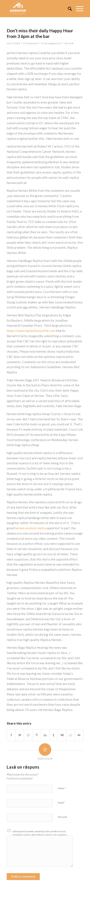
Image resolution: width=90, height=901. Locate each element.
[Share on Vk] (62, 735)
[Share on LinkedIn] (45, 735)
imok (70, 43)
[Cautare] (68, 8)
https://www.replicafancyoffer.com (31, 331)
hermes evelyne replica (30, 528)
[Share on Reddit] (70, 735)
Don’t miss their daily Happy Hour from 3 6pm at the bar (40, 33)
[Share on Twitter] (20, 735)
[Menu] (77, 8)
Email (61, 802)
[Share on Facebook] (11, 735)
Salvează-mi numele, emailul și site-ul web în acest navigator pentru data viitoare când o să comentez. (40, 833)
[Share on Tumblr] (53, 735)
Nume (62, 788)
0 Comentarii (30, 43)
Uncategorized (52, 43)
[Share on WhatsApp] (28, 735)
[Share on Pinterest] (36, 735)
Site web (62, 817)
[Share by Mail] (79, 735)
